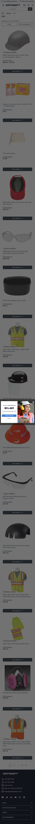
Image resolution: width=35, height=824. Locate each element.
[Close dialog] (33, 401)
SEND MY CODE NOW (9, 415)
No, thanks (9, 418)
